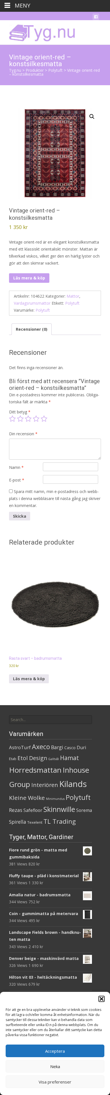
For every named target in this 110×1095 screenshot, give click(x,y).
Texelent (34, 822)
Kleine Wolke (27, 798)
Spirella (17, 821)
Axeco (41, 746)
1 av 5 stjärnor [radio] (12, 418)
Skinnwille (59, 809)
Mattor (73, 296)
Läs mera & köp (29, 278)
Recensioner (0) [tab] (31, 329)
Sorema (84, 810)
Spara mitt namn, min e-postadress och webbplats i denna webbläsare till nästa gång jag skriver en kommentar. (54, 498)
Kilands (73, 784)
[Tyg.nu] (38, 31)
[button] (101, 999)
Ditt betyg (19, 412)
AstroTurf (20, 747)
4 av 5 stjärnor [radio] (36, 418)
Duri (81, 747)
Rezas (15, 810)
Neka (55, 1066)
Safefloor (32, 810)
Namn (16, 467)
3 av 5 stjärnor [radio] (28, 418)
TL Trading (59, 821)
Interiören (44, 785)
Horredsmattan (35, 770)
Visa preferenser (55, 1082)
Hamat (69, 758)
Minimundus (55, 799)
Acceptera (55, 1051)
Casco (70, 747)
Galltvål (53, 759)
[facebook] (96, 17)
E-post (16, 480)
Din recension (23, 433)
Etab (12, 758)
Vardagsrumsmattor (32, 303)
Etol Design (32, 758)
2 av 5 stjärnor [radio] (20, 418)
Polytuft (72, 303)
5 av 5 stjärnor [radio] (44, 418)
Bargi (57, 747)
